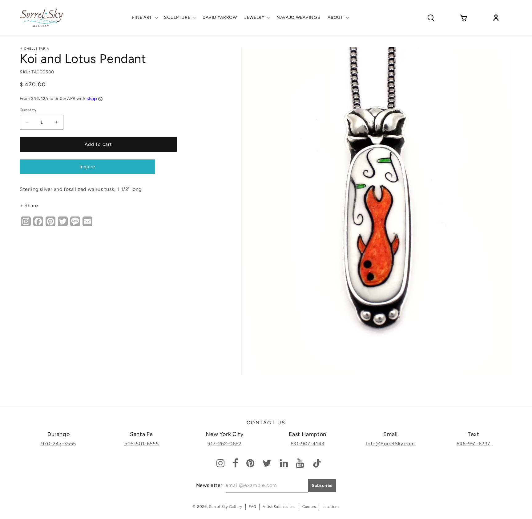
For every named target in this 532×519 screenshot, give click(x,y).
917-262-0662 (224, 444)
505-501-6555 (141, 444)
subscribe (322, 485)
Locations (330, 507)
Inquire (87, 166)
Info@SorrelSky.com (390, 444)
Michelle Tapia (34, 49)
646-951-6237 (473, 444)
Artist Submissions (279, 507)
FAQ (252, 507)
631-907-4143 (307, 444)
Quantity (28, 110)
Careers (309, 507)
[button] (144, 17)
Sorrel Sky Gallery (225, 507)
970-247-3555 (58, 444)
